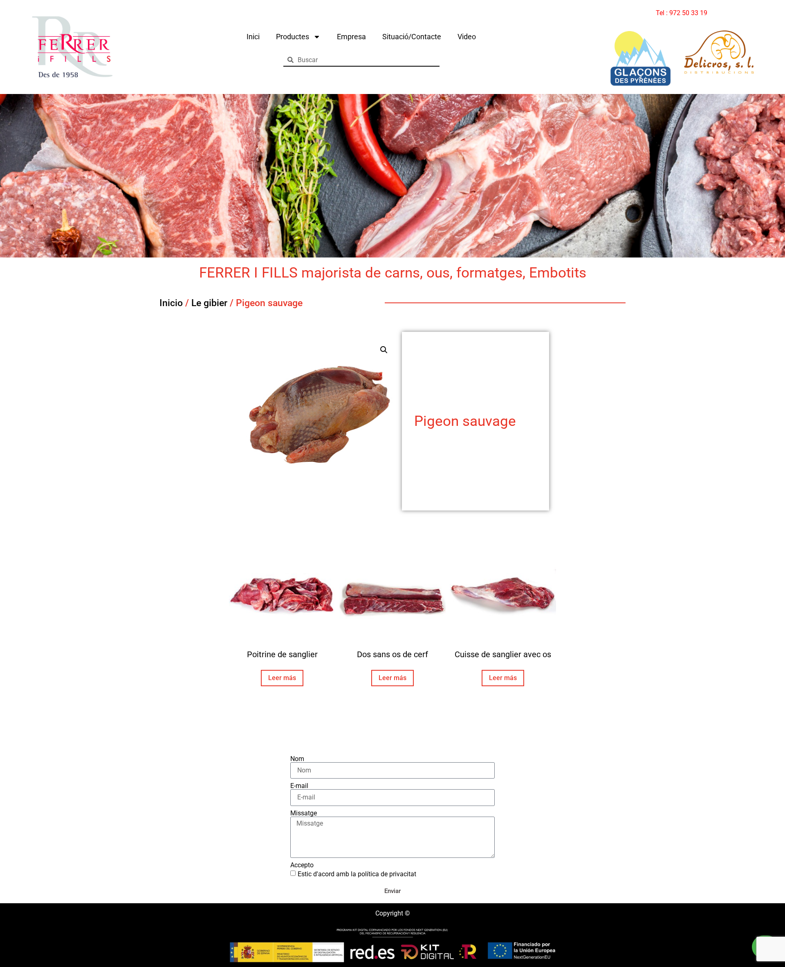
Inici (253, 36)
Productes (292, 36)
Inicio (171, 303)
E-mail (299, 786)
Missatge (303, 813)
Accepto (302, 865)
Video (467, 36)
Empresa (351, 36)
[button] (384, 349)
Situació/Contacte (411, 36)
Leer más (282, 678)
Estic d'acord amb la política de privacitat (357, 874)
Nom (297, 759)
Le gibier (209, 303)
